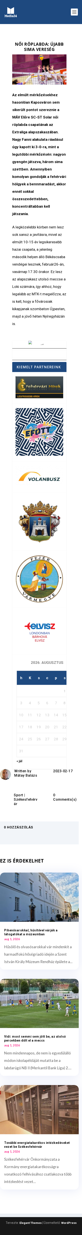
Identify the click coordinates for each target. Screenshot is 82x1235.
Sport (18, 795)
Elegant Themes (30, 1223)
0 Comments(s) (65, 797)
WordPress (69, 1223)
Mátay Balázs (25, 775)
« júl (19, 761)
